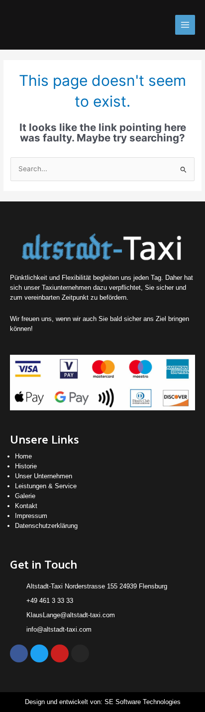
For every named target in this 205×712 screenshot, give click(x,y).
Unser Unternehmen (43, 476)
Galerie (25, 496)
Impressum (31, 515)
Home (23, 456)
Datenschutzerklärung (46, 525)
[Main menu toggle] (185, 25)
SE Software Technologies (142, 702)
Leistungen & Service (46, 486)
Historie (26, 466)
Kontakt (26, 506)
